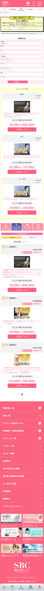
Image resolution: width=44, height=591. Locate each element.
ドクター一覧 (8, 445)
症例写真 (6, 461)
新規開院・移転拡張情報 (13, 430)
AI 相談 (28, 5)
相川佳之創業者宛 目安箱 (13, 476)
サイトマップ (12, 577)
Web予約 (30, 589)
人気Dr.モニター (5, 227)
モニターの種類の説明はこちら (22, 233)
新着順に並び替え (32, 237)
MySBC (39, 589)
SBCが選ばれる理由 (11, 468)
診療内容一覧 (8, 408)
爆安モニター (38, 227)
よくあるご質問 (9, 483)
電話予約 (21, 589)
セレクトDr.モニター (27, 227)
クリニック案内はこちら (13, 423)
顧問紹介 (6, 498)
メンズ (39, 9)
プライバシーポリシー (28, 577)
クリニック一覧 (9, 438)
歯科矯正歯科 (21, 9)
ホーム (4, 589)
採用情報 (6, 491)
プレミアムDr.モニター (16, 227)
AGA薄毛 (30, 9)
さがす (12, 589)
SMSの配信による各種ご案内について (22, 581)
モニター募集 (8, 453)
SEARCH (34, 5)
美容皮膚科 (13, 9)
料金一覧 (6, 415)
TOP (4, 9)
